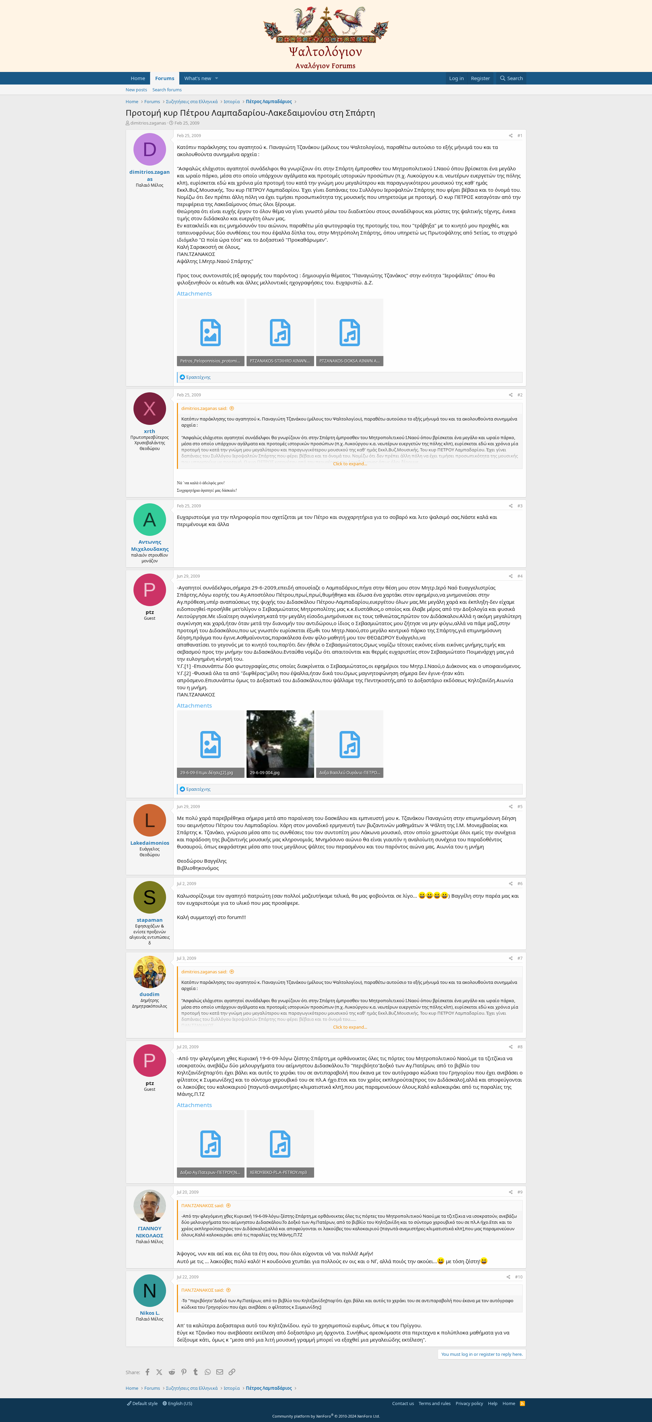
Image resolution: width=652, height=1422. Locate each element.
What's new (197, 78)
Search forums (167, 90)
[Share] (511, 136)
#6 (520, 883)
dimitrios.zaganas (148, 123)
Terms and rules (435, 1403)
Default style (144, 1403)
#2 (520, 395)
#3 (520, 506)
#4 (520, 576)
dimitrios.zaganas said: (204, 408)
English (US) (179, 1403)
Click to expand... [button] (350, 464)
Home (138, 78)
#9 (520, 1192)
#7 (520, 958)
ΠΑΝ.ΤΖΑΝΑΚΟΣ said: (202, 1205)
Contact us (403, 1403)
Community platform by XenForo (326, 1416)
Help (492, 1403)
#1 (520, 135)
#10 (519, 1277)
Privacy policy (469, 1403)
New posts (136, 90)
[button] (216, 78)
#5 (520, 806)
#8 (520, 1047)
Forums (164, 78)
